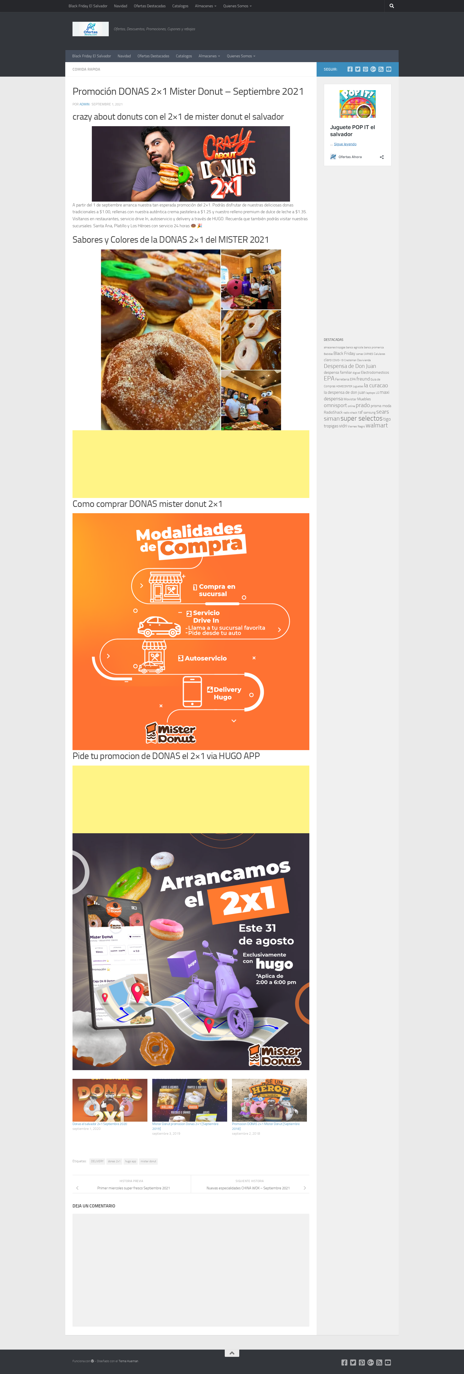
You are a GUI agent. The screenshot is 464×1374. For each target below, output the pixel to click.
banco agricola (354, 347)
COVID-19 (337, 360)
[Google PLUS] (373, 69)
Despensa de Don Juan (350, 366)
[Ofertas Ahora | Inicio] (90, 29)
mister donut (148, 1161)
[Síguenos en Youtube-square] (389, 69)
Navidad (120, 6)
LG (377, 393)
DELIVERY (97, 1161)
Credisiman (350, 360)
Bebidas (328, 354)
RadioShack (333, 412)
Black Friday (344, 353)
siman (332, 418)
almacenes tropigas (334, 347)
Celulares (379, 354)
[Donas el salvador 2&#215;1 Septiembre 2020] (109, 1100)
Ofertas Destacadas (150, 6)
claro (328, 360)
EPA (329, 378)
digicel (356, 372)
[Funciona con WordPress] (92, 1361)
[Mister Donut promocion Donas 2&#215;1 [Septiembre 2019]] (189, 1100)
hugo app (130, 1161)
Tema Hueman (128, 1361)
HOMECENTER (344, 386)
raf (360, 412)
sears (382, 412)
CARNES (368, 354)
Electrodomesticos (375, 372)
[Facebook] (350, 69)
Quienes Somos (235, 6)
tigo (387, 419)
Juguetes (358, 386)
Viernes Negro (356, 426)
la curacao (376, 385)
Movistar (350, 399)
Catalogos (180, 6)
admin (84, 104)
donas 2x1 (114, 1161)
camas (359, 354)
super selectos (362, 418)
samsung (369, 412)
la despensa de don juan (344, 392)
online (351, 406)
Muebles (364, 399)
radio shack (350, 412)
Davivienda (364, 360)
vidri (343, 426)
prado (363, 405)
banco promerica (374, 347)
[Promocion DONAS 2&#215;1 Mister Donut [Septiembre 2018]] (269, 1100)
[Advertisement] (367, 30)
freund (363, 379)
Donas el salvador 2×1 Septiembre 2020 (99, 1124)
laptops (370, 393)
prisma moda (381, 405)
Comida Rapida (86, 69)
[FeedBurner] (381, 69)
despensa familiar (338, 372)
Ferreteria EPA (345, 379)
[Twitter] (358, 69)
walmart (377, 425)
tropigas (331, 426)
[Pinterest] (365, 69)
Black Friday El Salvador (88, 6)
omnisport (335, 405)
